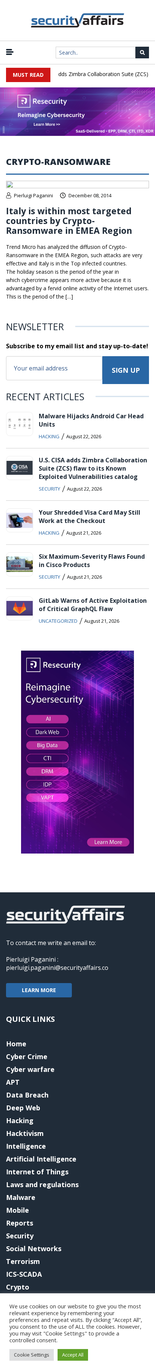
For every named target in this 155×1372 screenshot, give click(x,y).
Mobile (17, 1210)
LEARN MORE (39, 990)
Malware (20, 1197)
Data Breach (27, 1094)
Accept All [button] (73, 1354)
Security (49, 488)
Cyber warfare (30, 1069)
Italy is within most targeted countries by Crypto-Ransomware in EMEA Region (69, 220)
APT (13, 1082)
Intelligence (26, 1146)
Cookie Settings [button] (31, 1354)
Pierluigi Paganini (33, 195)
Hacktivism (25, 1133)
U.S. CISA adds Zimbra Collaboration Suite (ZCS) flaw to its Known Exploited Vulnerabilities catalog (93, 468)
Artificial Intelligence (41, 1158)
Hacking (49, 436)
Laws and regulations (42, 1184)
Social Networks (33, 1248)
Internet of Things (37, 1171)
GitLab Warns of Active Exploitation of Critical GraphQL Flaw (93, 604)
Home (16, 1043)
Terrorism (23, 1261)
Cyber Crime (26, 1056)
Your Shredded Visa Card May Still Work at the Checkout (89, 516)
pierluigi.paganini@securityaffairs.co (57, 967)
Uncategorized (58, 620)
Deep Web (23, 1107)
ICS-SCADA (24, 1274)
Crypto (17, 1286)
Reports (19, 1222)
